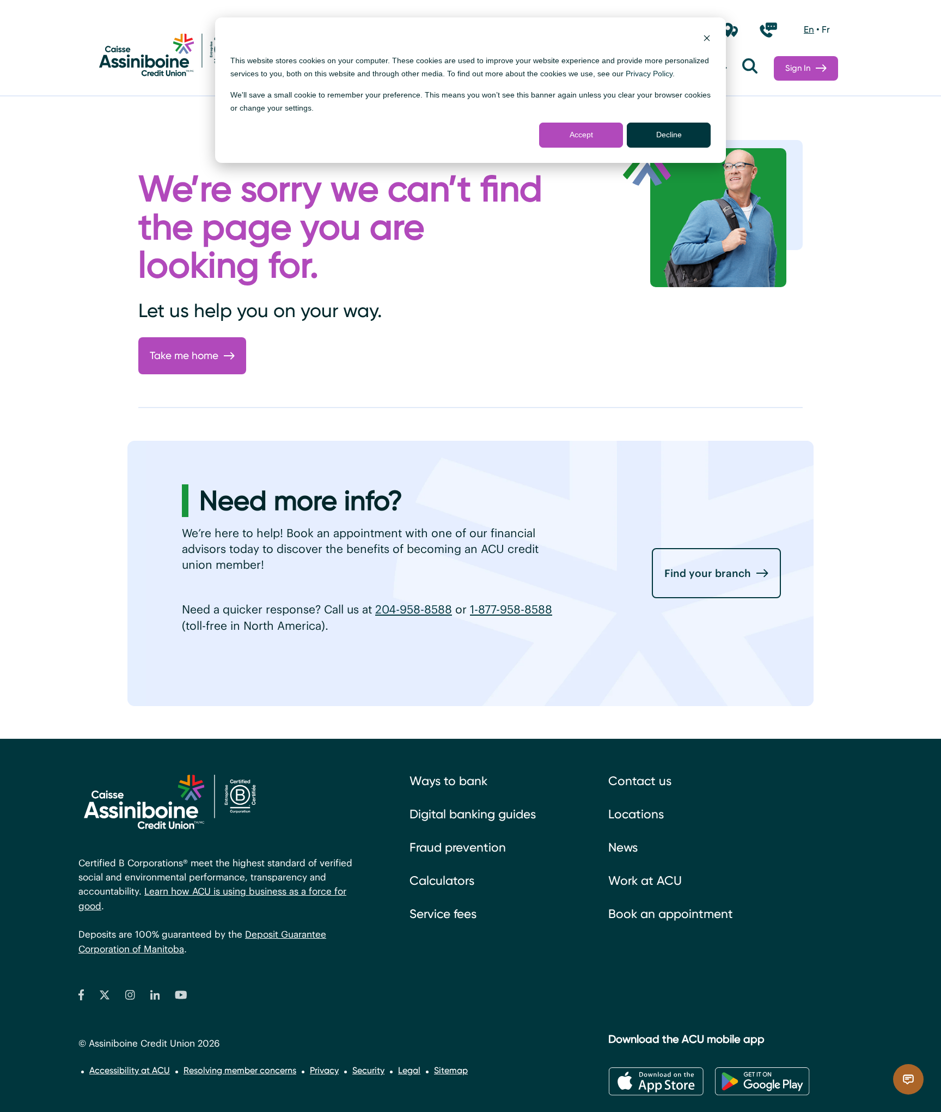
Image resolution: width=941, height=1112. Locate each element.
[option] (809, 30)
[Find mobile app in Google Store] (762, 1081)
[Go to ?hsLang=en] (165, 57)
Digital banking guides (473, 814)
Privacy (324, 1070)
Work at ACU (645, 880)
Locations (636, 814)
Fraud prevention (458, 847)
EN (809, 29)
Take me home (184, 355)
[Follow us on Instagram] (130, 997)
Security (368, 1070)
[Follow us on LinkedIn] (155, 997)
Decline (669, 134)
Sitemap (451, 1070)
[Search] (749, 68)
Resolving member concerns (240, 1070)
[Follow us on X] (104, 997)
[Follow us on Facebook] (81, 997)
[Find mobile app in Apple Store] (656, 1081)
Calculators (442, 880)
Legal (409, 1070)
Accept (581, 134)
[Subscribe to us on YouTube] (181, 997)
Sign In (797, 68)
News (623, 847)
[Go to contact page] (768, 30)
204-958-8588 (413, 609)
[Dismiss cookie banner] (707, 39)
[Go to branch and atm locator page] (730, 30)
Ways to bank (448, 781)
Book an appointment (670, 914)
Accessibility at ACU (129, 1070)
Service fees (443, 914)
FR (826, 29)
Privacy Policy (649, 73)
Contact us (639, 781)
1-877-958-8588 (511, 609)
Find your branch (707, 573)
